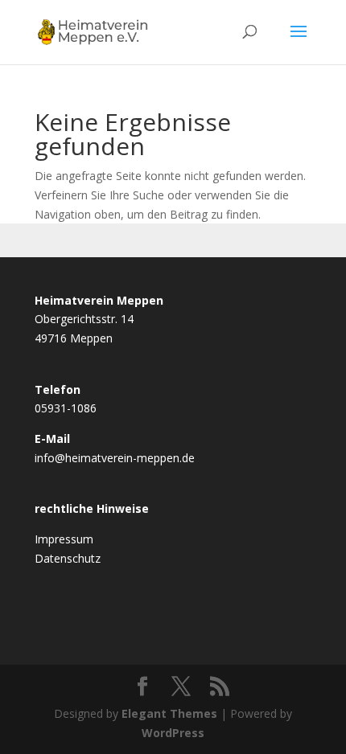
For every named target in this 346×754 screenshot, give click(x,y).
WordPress (173, 732)
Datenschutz (68, 558)
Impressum (64, 539)
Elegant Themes (169, 713)
